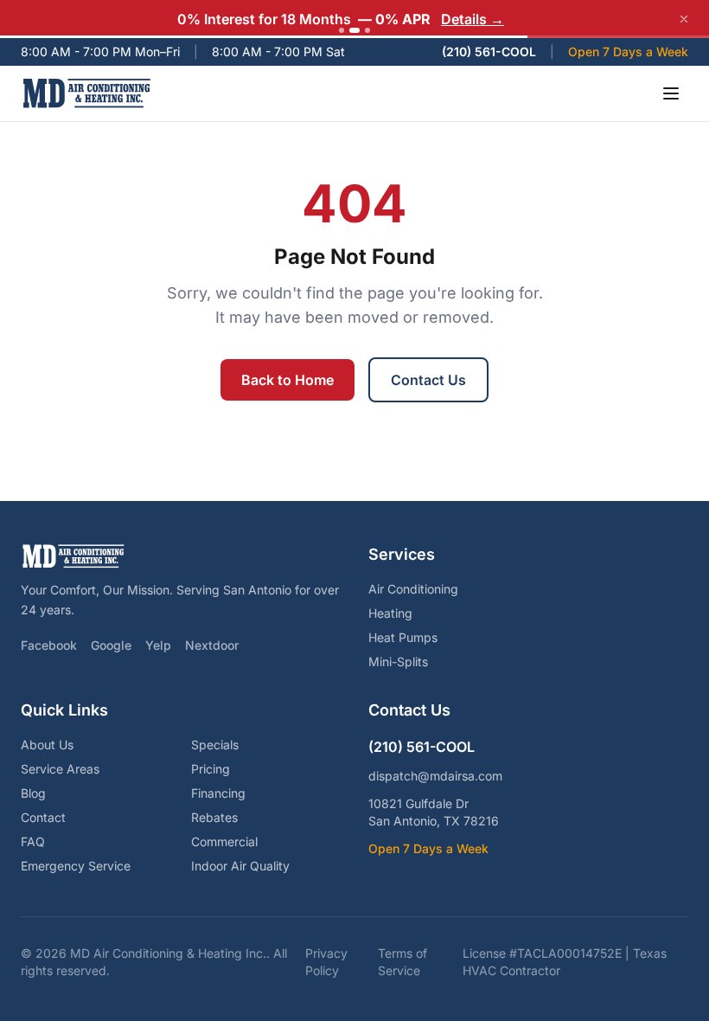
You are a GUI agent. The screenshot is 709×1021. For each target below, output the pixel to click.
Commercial (224, 841)
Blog (33, 793)
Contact (43, 817)
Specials (215, 744)
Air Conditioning (413, 588)
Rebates (214, 817)
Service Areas (60, 768)
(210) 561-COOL (489, 51)
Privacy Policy (326, 962)
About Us (47, 744)
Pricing (210, 768)
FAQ (33, 841)
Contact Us (428, 379)
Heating (390, 613)
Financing (218, 793)
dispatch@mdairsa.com (435, 775)
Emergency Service (76, 865)
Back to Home (287, 379)
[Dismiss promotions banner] (684, 19)
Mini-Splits (398, 661)
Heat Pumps (403, 637)
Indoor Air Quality (240, 865)
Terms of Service (402, 962)
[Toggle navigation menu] (671, 93)
